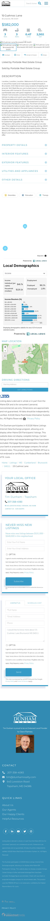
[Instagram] (31, 831)
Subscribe (19, 581)
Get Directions (24, 390)
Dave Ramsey (26, 731)
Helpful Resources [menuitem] (13, 818)
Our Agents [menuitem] (9, 809)
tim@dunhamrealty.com (21, 777)
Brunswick (42, 462)
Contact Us (9, 509)
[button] (39, 3)
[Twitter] (24, 831)
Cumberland (30, 462)
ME (20, 462)
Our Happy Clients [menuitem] (13, 814)
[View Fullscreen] (5, 356)
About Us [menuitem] (7, 805)
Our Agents (19, 509)
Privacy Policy (33, 418)
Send (18, 672)
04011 (7, 466)
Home (4, 462)
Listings (13, 462)
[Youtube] (18, 831)
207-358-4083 (15, 501)
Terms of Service (23, 681)
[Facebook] (5, 831)
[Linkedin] (12, 831)
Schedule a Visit (35, 603)
